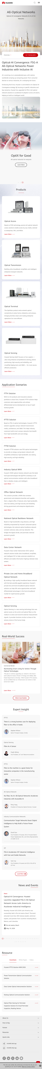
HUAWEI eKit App (11, 1043)
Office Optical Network (13, 492)
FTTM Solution (10, 446)
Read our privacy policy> (28, 1066)
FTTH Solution (10, 393)
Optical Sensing (10, 353)
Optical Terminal (11, 306)
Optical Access (10, 221)
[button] (18, 182)
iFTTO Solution (10, 420)
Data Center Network (13, 547)
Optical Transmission (12, 265)
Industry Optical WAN (13, 469)
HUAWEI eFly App (12, 1048)
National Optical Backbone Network (18, 518)
